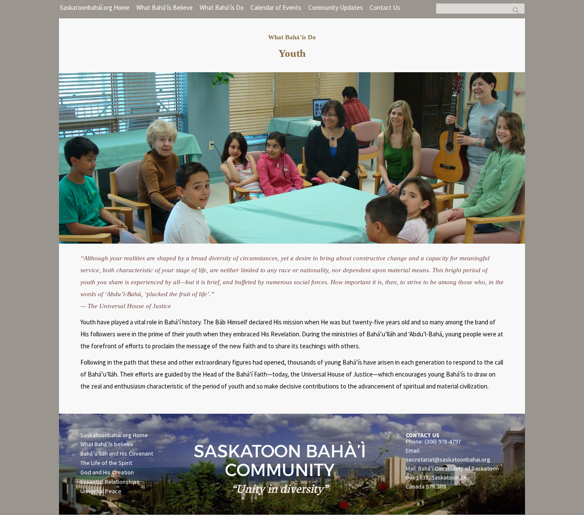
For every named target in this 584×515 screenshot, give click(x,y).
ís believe (121, 444)
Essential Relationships (109, 482)
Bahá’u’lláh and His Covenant (116, 453)
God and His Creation (107, 472)
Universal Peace (100, 491)
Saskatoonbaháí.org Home (114, 435)
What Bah (92, 444)
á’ (106, 444)
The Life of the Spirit (106, 463)
